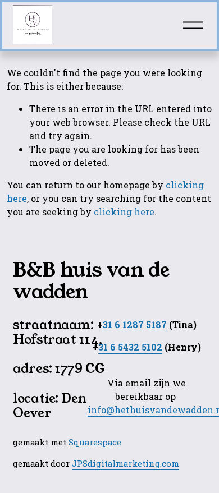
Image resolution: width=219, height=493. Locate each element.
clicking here (124, 212)
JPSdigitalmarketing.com (125, 463)
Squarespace (95, 442)
